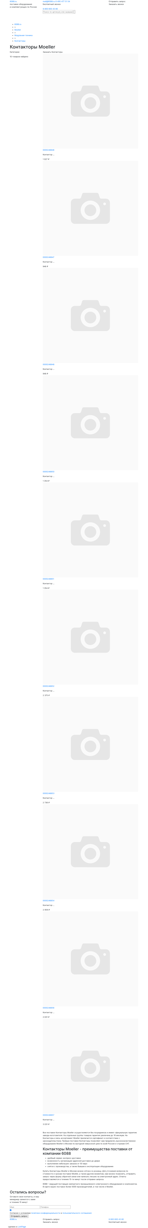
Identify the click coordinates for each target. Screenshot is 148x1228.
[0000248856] (90, 958)
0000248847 (48, 257)
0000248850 (48, 471)
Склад (57, 17)
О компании (130, 18)
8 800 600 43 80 (50, 9)
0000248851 (48, 579)
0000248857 (48, 1115)
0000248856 (48, 1008)
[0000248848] (90, 315)
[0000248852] (90, 637)
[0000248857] (90, 1066)
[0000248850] (90, 422)
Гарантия (105, 17)
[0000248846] (90, 101)
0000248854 (48, 900)
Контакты (141, 17)
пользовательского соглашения (77, 1213)
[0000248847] (90, 208)
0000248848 (48, 364)
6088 (13, 1219)
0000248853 (48, 793)
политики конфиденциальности (45, 1213)
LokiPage (22, 1226)
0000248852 (48, 686)
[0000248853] (90, 744)
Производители (69, 17)
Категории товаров (83, 18)
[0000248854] (90, 851)
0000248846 (48, 150)
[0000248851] (90, 530)
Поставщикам (117, 17)
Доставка (94, 17)
